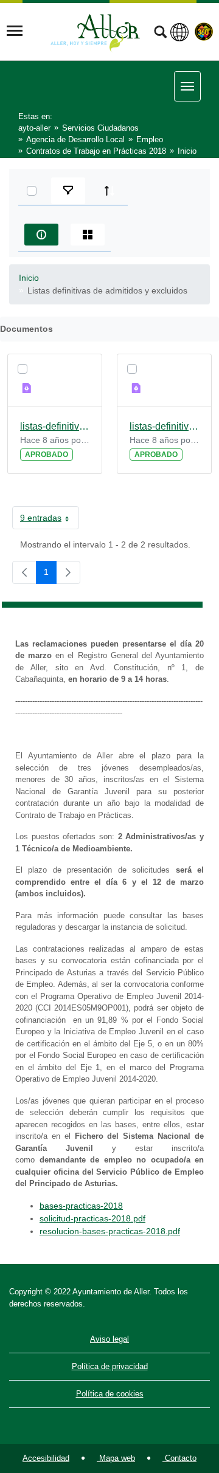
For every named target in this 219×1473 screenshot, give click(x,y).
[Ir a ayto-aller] (95, 31)
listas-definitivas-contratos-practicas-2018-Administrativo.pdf (54, 426)
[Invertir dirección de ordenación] (109, 191)
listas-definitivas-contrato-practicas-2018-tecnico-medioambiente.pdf (164, 426)
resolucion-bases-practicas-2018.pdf (110, 1231)
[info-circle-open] (41, 235)
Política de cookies (110, 1393)
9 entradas (49, 520)
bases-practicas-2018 (81, 1205)
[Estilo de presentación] (88, 235)
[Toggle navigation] (14, 31)
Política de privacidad (110, 1366)
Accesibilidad (46, 1458)
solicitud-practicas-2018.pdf (92, 1218)
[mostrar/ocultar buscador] (160, 33)
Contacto (179, 1458)
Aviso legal (109, 1339)
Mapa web (116, 1458)
